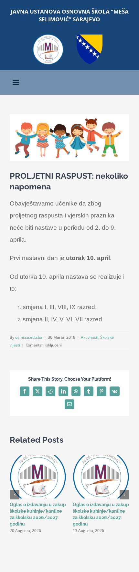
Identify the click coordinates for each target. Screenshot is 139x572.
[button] (14, 494)
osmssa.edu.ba (28, 337)
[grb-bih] (89, 37)
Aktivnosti (89, 337)
